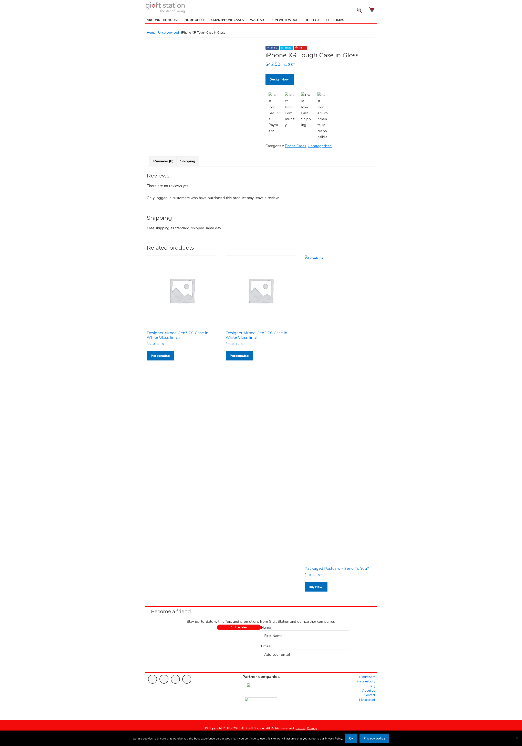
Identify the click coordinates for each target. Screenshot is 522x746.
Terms (300, 728)
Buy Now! (316, 587)
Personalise (160, 356)
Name (266, 627)
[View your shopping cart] (372, 9)
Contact (369, 695)
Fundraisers (367, 677)
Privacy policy (374, 738)
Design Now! (280, 79)
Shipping (187, 161)
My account (367, 700)
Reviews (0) (163, 161)
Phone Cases (295, 145)
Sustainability (365, 681)
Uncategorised (168, 32)
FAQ (372, 686)
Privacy (312, 728)
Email (265, 646)
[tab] (163, 161)
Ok (351, 738)
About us (368, 690)
